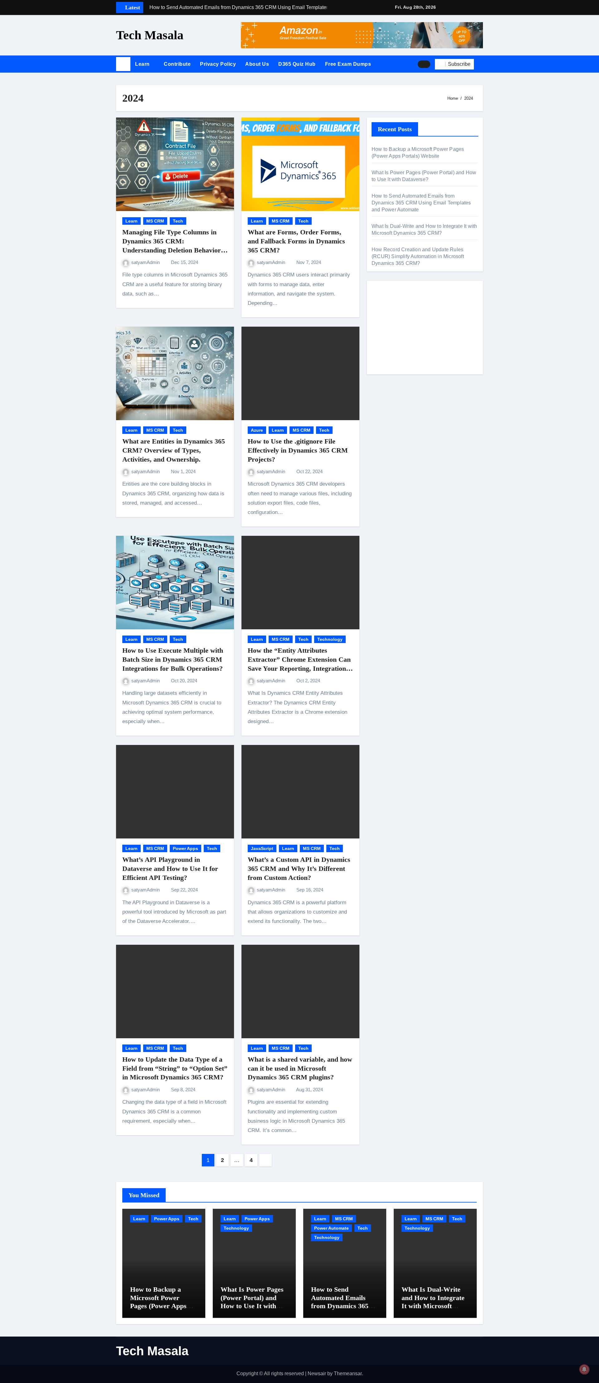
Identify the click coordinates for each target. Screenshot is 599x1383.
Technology (330, 639)
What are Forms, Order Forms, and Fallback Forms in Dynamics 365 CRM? (296, 241)
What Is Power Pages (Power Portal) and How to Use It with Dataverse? (252, 1301)
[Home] (123, 64)
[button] (481, 64)
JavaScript (262, 848)
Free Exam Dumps (348, 64)
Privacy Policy (218, 64)
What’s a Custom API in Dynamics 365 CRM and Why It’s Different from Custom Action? (299, 868)
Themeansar (348, 1373)
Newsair (317, 1373)
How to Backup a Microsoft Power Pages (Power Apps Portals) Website (158, 1301)
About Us (257, 64)
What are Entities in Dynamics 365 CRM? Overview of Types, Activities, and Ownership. (173, 450)
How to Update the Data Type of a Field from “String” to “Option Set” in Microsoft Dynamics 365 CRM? (174, 1068)
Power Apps (185, 848)
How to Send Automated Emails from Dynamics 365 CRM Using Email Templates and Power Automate (421, 202)
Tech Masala (149, 35)
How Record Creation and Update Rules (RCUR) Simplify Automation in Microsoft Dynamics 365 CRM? (418, 256)
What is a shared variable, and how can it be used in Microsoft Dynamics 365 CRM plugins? (300, 1068)
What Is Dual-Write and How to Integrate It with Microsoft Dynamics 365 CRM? (433, 1301)
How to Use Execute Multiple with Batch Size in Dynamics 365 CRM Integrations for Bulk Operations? (172, 659)
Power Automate (331, 1228)
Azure (257, 430)
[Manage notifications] (584, 1369)
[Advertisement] (426, 329)
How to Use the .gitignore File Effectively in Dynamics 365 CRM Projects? (298, 450)
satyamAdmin (146, 262)
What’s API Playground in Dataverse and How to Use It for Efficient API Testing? (170, 868)
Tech (178, 220)
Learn (143, 64)
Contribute (177, 64)
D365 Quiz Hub (297, 64)
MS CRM (155, 220)
